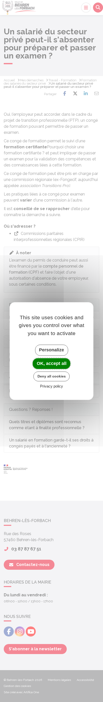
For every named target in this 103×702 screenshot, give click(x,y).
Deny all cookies (52, 376)
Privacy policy (51, 386)
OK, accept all (51, 363)
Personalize (51, 349)
